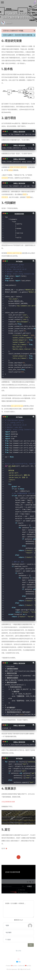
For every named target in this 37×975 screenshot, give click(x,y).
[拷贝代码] (34, 131)
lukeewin (9, 23)
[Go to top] (34, 972)
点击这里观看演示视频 (8, 802)
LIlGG (29, 965)
